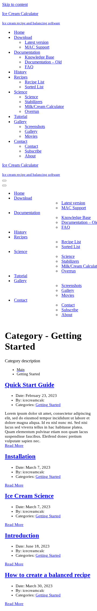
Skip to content (15, 4)
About (30, 156)
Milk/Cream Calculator (44, 106)
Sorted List (34, 87)
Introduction (22, 535)
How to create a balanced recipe (47, 575)
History (20, 72)
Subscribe (33, 151)
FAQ (29, 67)
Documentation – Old (43, 62)
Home (19, 32)
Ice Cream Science (29, 495)
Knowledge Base (39, 57)
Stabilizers (33, 101)
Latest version (36, 42)
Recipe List (34, 82)
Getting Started (48, 405)
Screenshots (35, 126)
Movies (31, 136)
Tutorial (20, 116)
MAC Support (37, 47)
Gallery (31, 131)
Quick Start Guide (29, 385)
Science (31, 96)
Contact (31, 146)
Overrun (32, 111)
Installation (20, 456)
